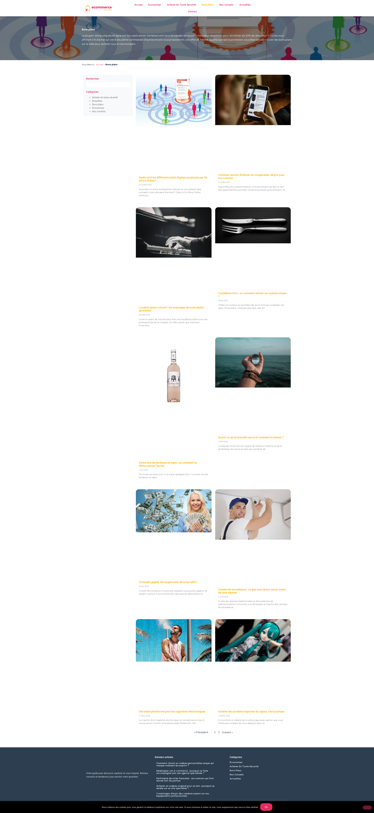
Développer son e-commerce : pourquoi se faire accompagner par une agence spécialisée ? (182, 771)
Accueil (138, 4)
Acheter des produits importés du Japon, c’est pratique (251, 711)
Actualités (245, 4)
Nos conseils (226, 4)
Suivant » (227, 732)
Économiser (154, 4)
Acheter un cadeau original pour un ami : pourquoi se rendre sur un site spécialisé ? (185, 787)
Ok (266, 807)
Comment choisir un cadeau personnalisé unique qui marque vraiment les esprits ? (185, 764)
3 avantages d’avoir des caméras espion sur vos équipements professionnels (182, 794)
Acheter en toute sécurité (181, 4)
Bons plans (208, 4)
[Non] (367, 808)
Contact (192, 11)
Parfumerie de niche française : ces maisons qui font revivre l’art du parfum (185, 779)
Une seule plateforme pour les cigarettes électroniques (172, 711)
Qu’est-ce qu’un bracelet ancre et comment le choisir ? (251, 437)
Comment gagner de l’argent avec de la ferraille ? (168, 582)
